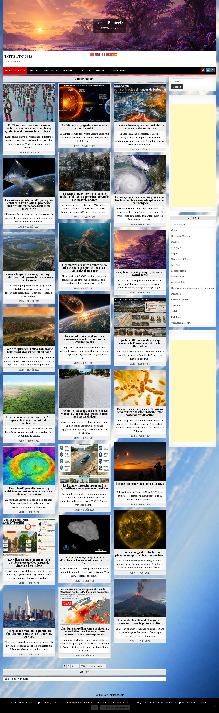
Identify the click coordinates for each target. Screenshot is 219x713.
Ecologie (36, 383)
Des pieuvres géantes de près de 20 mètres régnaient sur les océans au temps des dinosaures (84, 267)
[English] (97, 54)
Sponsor (100, 70)
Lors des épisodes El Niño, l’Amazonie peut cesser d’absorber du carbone (29, 350)
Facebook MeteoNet (119, 70)
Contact (84, 70)
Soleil (86, 91)
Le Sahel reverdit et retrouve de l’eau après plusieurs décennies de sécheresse (29, 420)
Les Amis (176, 265)
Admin (21, 152)
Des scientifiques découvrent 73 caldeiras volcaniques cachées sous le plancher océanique (29, 491)
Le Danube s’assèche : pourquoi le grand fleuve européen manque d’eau (84, 486)
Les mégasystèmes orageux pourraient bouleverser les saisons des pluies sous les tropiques (140, 200)
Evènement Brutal (76, 160)
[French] (101, 54)
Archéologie (80, 231)
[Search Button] (212, 70)
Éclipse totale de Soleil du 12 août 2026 (140, 483)
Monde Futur (178, 276)
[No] (214, 705)
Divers (95, 231)
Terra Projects (110, 22)
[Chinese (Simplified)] (92, 54)
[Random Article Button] (203, 70)
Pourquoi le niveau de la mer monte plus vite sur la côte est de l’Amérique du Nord (29, 633)
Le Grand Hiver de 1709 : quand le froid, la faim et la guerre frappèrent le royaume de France (84, 196)
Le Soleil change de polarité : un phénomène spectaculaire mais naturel (139, 553)
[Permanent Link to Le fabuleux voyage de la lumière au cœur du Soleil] (84, 103)
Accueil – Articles (13, 70)
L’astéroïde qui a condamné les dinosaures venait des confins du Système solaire (84, 339)
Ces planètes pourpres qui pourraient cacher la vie (139, 273)
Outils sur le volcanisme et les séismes (192, 288)
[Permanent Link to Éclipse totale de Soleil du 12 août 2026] (140, 461)
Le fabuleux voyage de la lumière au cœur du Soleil (84, 126)
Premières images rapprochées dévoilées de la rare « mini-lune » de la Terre (84, 560)
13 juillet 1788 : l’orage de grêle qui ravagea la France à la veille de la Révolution (139, 343)
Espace (14, 166)
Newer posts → (96, 666)
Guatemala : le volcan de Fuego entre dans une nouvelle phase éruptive (140, 621)
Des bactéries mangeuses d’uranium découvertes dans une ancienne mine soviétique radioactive (140, 412)
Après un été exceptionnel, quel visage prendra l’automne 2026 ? (140, 126)
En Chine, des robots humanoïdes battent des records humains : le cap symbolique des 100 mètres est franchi (29, 128)
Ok (94, 707)
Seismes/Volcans (30, 454)
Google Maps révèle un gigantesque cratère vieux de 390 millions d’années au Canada (29, 277)
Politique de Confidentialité (115, 707)
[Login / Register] (208, 70)
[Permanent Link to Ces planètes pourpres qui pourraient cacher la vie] (140, 249)
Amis (32, 70)
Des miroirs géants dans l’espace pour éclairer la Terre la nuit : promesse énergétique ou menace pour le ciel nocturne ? (29, 204)
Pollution (28, 166)
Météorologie (141, 91)
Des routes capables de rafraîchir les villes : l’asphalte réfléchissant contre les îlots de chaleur (84, 413)
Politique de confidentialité (109, 695)
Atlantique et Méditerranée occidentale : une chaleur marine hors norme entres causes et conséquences (84, 631)
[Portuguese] (110, 54)
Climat (22, 315)
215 (83, 666)
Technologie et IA (30, 91)
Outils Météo (178, 282)
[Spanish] (114, 54)
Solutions (67, 70)
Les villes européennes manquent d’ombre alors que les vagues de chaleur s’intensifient (29, 562)
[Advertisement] (195, 155)
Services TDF (48, 70)
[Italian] (106, 54)
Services (176, 305)
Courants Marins (30, 597)
